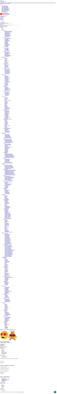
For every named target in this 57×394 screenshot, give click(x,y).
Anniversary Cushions (7, 184)
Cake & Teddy (7, 93)
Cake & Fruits (6, 95)
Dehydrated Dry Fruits (8, 108)
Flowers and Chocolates (8, 239)
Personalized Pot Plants (8, 300)
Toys (4, 316)
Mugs (5, 325)
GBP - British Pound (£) (7, 3)
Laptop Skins (6, 269)
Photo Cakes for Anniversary (8, 165)
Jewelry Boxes (7, 191)
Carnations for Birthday (8, 136)
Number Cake (6, 83)
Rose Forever (6, 63)
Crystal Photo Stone (7, 276)
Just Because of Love (7, 206)
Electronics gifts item (7, 275)
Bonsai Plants (6, 288)
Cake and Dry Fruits (7, 234)
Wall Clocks (6, 284)
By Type (4, 57)
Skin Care (6, 126)
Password (1, 25)
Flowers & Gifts (7, 161)
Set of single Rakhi (7, 50)
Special (4, 51)
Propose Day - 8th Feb (8, 213)
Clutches (6, 127)
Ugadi (5, 229)
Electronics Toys (7, 319)
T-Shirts (6, 153)
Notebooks (6, 271)
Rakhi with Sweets (7, 36)
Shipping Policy (4, 380)
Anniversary (3, 163)
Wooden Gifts (6, 115)
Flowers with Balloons (8, 243)
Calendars (6, 267)
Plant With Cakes (7, 299)
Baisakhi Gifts (6, 231)
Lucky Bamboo (7, 287)
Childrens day (6, 210)
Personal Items (5, 257)
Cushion (6, 304)
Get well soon (6, 202)
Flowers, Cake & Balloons (8, 162)
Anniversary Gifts (7, 192)
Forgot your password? (5, 25)
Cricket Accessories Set (8, 314)
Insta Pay (1, 0)
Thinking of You (7, 208)
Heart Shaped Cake (7, 77)
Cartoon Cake (6, 87)
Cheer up (6, 201)
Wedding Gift (6, 198)
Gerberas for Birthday (7, 137)
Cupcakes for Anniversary (8, 168)
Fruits (5, 99)
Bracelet (6, 119)
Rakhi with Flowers (7, 34)
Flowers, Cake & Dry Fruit (8, 246)
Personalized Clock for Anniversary (9, 171)
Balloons (6, 106)
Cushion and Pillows (7, 261)
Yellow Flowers (7, 67)
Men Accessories (7, 128)
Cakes (2, 74)
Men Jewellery (7, 129)
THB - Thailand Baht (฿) (9, 2)
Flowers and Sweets (7, 241)
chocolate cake (7, 79)
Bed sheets (6, 259)
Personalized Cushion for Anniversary (9, 172)
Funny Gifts (6, 149)
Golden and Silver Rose (8, 100)
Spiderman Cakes (7, 90)
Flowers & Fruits (7, 73)
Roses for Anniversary (7, 176)
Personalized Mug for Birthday (9, 154)
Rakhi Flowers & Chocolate (8, 31)
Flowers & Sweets (7, 72)
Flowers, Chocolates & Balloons (9, 180)
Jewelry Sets (6, 123)
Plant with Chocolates (7, 301)
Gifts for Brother (7, 53)
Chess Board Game (7, 313)
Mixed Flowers (7, 60)
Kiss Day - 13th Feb (7, 217)
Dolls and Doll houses (7, 317)
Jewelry (6, 189)
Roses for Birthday (7, 134)
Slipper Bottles (7, 307)
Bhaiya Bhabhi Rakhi (7, 52)
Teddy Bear (6, 105)
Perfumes (6, 101)
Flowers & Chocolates (7, 70)
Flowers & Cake (7, 69)
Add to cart (2, 348)
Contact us (3, 385)
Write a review (2, 344)
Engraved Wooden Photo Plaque (9, 277)
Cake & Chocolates (7, 92)
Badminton (6, 310)
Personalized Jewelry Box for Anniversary (10, 170)
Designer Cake (7, 80)
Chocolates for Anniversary (8, 181)
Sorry (5, 204)
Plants (2, 285)
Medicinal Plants (7, 293)
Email (1, 24)
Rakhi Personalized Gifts (8, 55)
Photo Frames (6, 182)
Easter (5, 222)
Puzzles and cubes (7, 320)
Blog (2, 387)
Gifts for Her (6, 118)
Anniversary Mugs (7, 185)
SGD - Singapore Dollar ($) (16, 2)
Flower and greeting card (8, 238)
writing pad (6, 309)
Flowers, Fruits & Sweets (8, 255)
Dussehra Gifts (7, 221)
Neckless (6, 124)
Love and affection (7, 203)
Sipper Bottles (6, 264)
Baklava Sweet (7, 109)
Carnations (6, 58)
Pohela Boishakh (7, 230)
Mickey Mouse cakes (7, 88)
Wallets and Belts (7, 132)
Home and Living (7, 113)
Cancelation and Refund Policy (6, 379)
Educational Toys (7, 318)
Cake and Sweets (7, 235)
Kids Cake (4, 86)
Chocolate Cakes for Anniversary (9, 167)
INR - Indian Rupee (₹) (3, 2)
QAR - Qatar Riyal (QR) (23, 2)
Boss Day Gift (6, 209)
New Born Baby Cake (7, 89)
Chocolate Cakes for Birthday (8, 141)
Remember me (3, 27)
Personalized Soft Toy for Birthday (9, 156)
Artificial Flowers (7, 110)
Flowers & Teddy (7, 160)
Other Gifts (4, 188)
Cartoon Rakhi (7, 39)
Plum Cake (6, 84)
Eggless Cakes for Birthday (8, 139)
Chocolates (6, 97)
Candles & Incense (7, 193)
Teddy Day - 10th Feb (7, 215)
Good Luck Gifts (7, 107)
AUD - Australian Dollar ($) (44, 2)
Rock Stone (6, 280)
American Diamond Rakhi (8, 38)
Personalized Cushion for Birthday (9, 155)
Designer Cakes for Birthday (8, 140)
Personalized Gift (5, 169)
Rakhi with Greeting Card (8, 35)
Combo (4, 30)
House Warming (7, 199)
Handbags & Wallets (7, 190)
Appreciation (6, 200)
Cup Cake (6, 82)
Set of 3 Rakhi (6, 48)
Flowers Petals (7, 62)
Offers (2, 386)
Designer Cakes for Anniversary (9, 166)
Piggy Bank (6, 274)
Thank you (6, 205)
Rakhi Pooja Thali (7, 56)
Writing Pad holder (7, 324)
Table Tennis (6, 315)
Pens (5, 272)
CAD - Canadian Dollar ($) (37, 2)
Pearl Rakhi (6, 43)
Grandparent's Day (7, 211)
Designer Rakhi (7, 40)
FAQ (2, 384)
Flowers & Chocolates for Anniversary (9, 177)
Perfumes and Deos (7, 125)
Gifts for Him (6, 117)
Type (4, 37)
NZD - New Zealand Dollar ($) (30, 2)
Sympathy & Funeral (7, 207)
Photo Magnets (7, 279)
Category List (3, 390)
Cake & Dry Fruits (7, 94)
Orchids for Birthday (7, 135)
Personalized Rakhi (7, 44)
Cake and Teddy (7, 236)
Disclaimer (3, 381)
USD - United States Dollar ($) (51, 2)
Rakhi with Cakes (7, 32)
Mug (5, 263)
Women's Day (6, 212)
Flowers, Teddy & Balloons (8, 256)
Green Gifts (6, 116)
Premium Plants (7, 292)
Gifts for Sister (7, 54)
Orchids (6, 61)
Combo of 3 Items (5, 244)
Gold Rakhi (6, 41)
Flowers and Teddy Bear (8, 242)
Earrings (6, 120)
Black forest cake (7, 78)
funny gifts (6, 112)
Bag (5, 258)
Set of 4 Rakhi (6, 49)
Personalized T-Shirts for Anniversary (9, 173)
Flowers (4, 133)
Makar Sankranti (7, 226)
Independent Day (7, 224)
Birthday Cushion (7, 147)
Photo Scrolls (6, 283)
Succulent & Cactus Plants (8, 291)
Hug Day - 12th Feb (7, 216)
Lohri (5, 225)
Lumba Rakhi (6, 46)
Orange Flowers (7, 64)
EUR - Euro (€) (2, 3)
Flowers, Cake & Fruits (8, 247)
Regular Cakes (7, 75)
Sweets (6, 104)
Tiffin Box (6, 308)
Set (3, 47)
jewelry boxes (6, 122)
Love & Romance (7, 297)
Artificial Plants (7, 111)
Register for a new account (3, 26)
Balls (5, 311)
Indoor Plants (6, 289)
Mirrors (6, 262)
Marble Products (7, 114)
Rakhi (2, 29)
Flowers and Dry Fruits (8, 240)
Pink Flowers (6, 65)
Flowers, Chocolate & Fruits (8, 251)
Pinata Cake (6, 85)
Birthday (6, 196)
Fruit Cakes (6, 76)
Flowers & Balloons (7, 71)
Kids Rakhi (6, 42)
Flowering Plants (7, 290)
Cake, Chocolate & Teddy (8, 245)
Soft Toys (6, 265)
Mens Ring (6, 130)
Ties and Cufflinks (7, 131)
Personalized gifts (5, 152)
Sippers (6, 103)
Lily (5, 59)
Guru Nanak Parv (7, 223)
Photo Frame (6, 102)
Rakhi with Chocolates (8, 33)
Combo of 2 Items (5, 233)
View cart (1, 18)
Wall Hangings (5, 281)
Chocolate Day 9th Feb (8, 214)
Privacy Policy (3, 378)
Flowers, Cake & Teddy (8, 248)
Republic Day (6, 228)
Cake (4, 164)
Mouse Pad (6, 305)
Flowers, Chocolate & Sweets (8, 252)
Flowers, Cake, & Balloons (8, 249)
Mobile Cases (6, 270)
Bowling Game (7, 312)
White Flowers (7, 66)
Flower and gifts (7, 237)
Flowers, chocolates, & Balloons (9, 253)
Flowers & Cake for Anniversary (9, 178)
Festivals (4, 219)
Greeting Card (6, 268)
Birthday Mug (6, 148)
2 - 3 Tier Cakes (7, 81)
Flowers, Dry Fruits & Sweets (8, 254)
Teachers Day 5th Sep (7, 218)
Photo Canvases (7, 282)
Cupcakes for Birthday (8, 142)
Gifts (4, 143)
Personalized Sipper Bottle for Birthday (10, 157)
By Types (4, 286)
